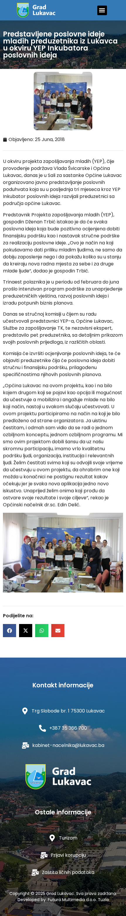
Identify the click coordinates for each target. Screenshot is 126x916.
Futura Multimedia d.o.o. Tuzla (78, 900)
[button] (102, 10)
